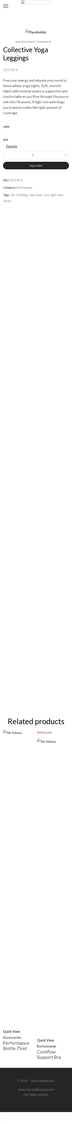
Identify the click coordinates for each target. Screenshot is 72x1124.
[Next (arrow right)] (1, 1122)
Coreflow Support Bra (49, 1054)
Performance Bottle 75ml (16, 1045)
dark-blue (36, 195)
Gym (46, 195)
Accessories (12, 1037)
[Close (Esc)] (0, 1116)
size (5, 139)
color (6, 126)
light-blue (57, 195)
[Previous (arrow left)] (0, 1122)
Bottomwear (39, 41)
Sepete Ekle (36, 165)
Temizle (11, 146)
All (12, 195)
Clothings (22, 195)
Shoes (7, 201)
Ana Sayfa (21, 41)
